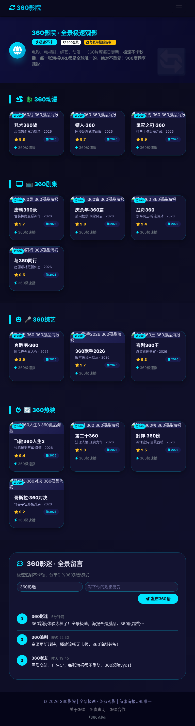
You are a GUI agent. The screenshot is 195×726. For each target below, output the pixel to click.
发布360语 (160, 598)
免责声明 (97, 709)
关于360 (77, 709)
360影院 (28, 7)
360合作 (117, 709)
